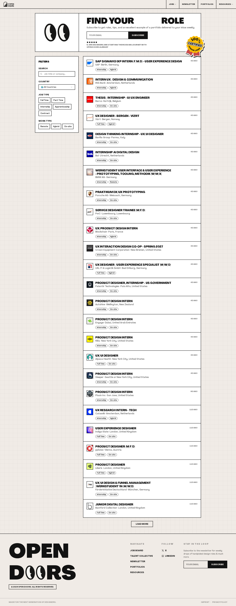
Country (44, 81)
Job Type (44, 94)
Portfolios (207, 4)
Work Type (45, 121)
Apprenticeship (62, 107)
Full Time (44, 100)
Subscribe (138, 35)
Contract (45, 113)
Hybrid (56, 126)
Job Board (136, 550)
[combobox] (57, 87)
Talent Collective (141, 556)
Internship (45, 107)
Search (43, 68)
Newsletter (188, 4)
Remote (44, 126)
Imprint (205, 602)
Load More (142, 524)
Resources (225, 4)
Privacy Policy (219, 602)
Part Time (58, 100)
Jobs (171, 4)
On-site (68, 126)
